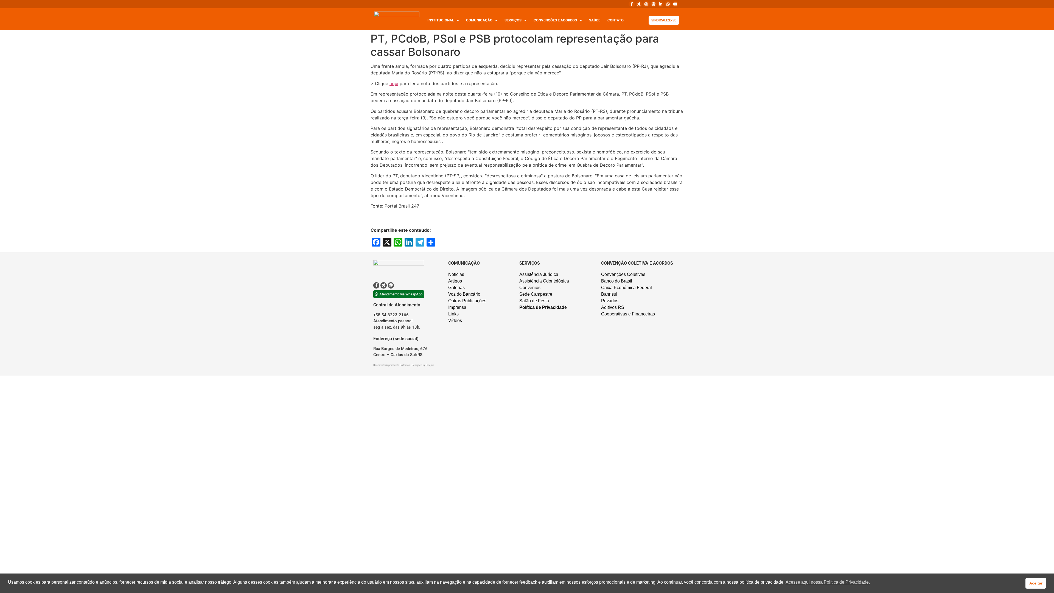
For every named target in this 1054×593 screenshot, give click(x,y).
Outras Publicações (467, 300)
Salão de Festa (534, 300)
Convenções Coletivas (623, 274)
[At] (654, 4)
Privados (609, 300)
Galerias (456, 287)
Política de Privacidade (543, 307)
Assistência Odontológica (544, 281)
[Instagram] (646, 4)
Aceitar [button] (1035, 583)
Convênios (529, 287)
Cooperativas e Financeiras (628, 314)
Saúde (594, 20)
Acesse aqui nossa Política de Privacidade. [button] (828, 582)
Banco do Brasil (616, 281)
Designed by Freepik (423, 365)
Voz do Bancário (464, 294)
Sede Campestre (535, 294)
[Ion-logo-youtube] (675, 4)
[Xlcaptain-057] (639, 4)
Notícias (456, 274)
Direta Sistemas (402, 365)
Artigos (455, 281)
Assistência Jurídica (538, 274)
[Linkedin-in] (661, 4)
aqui (393, 83)
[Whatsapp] (668, 4)
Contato (615, 20)
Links (453, 314)
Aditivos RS (612, 307)
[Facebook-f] (632, 4)
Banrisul (609, 294)
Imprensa (457, 307)
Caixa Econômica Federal (626, 287)
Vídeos (455, 320)
